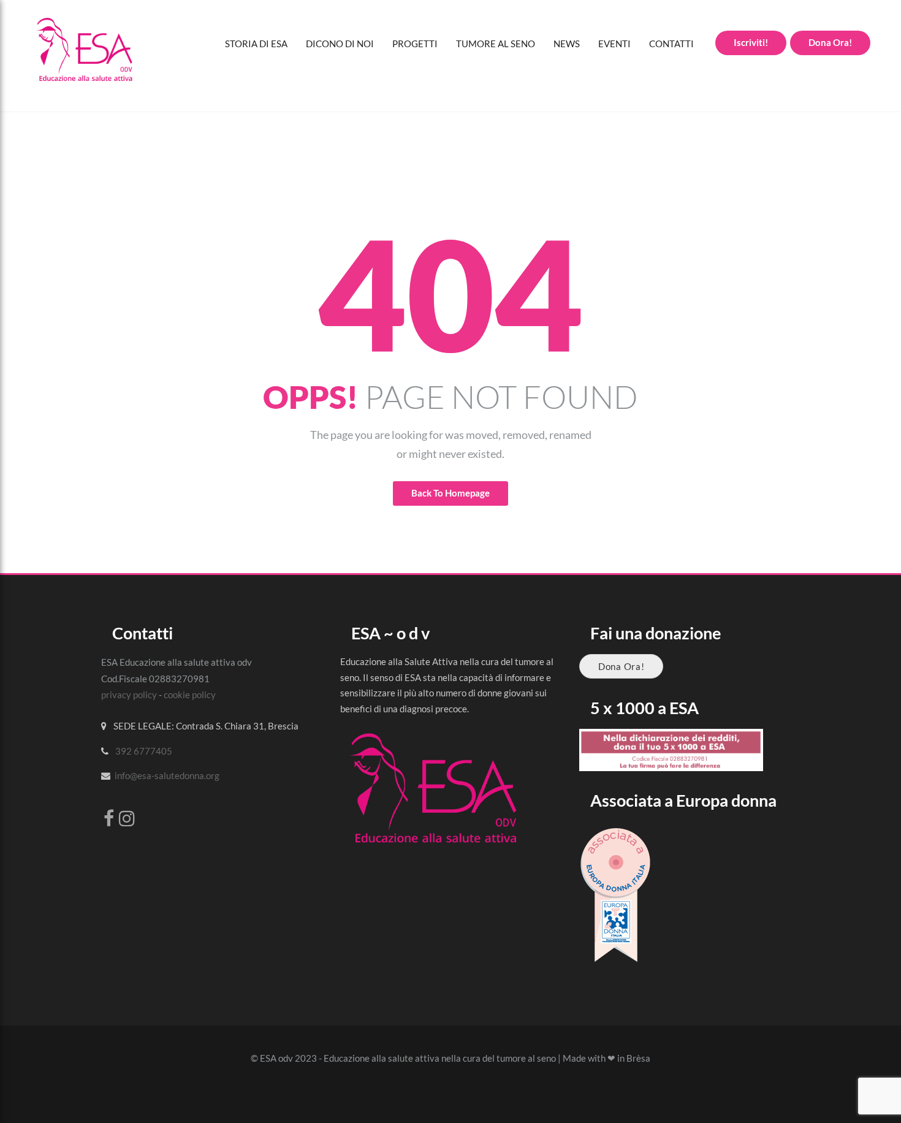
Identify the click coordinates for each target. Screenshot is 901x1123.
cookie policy (190, 694)
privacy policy (129, 694)
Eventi (614, 43)
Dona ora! (830, 42)
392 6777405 (143, 750)
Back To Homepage (450, 492)
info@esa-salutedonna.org (167, 775)
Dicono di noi (340, 43)
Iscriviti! (751, 42)
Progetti (415, 43)
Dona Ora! (621, 666)
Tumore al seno (495, 43)
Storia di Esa (256, 43)
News (566, 43)
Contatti (671, 43)
